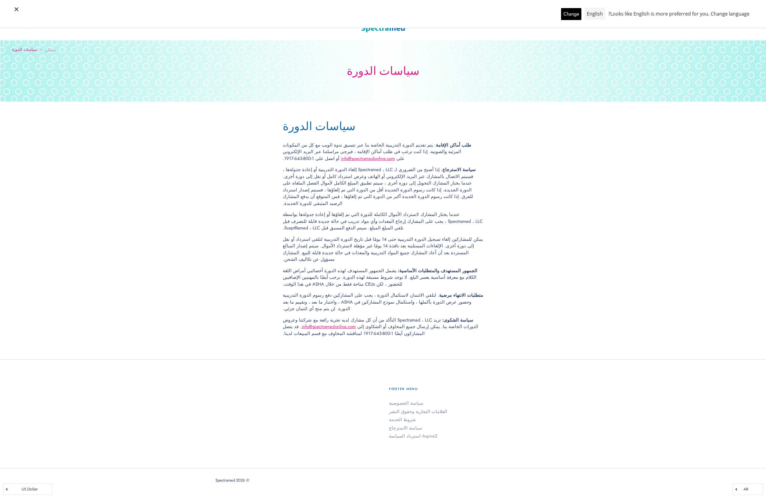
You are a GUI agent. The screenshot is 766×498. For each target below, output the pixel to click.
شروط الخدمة (402, 419)
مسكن (50, 50)
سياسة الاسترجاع (405, 428)
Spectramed (225, 480)
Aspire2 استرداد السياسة (413, 436)
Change (571, 13)
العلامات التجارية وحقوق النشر (418, 411)
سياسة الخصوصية (406, 403)
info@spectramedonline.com (368, 158)
